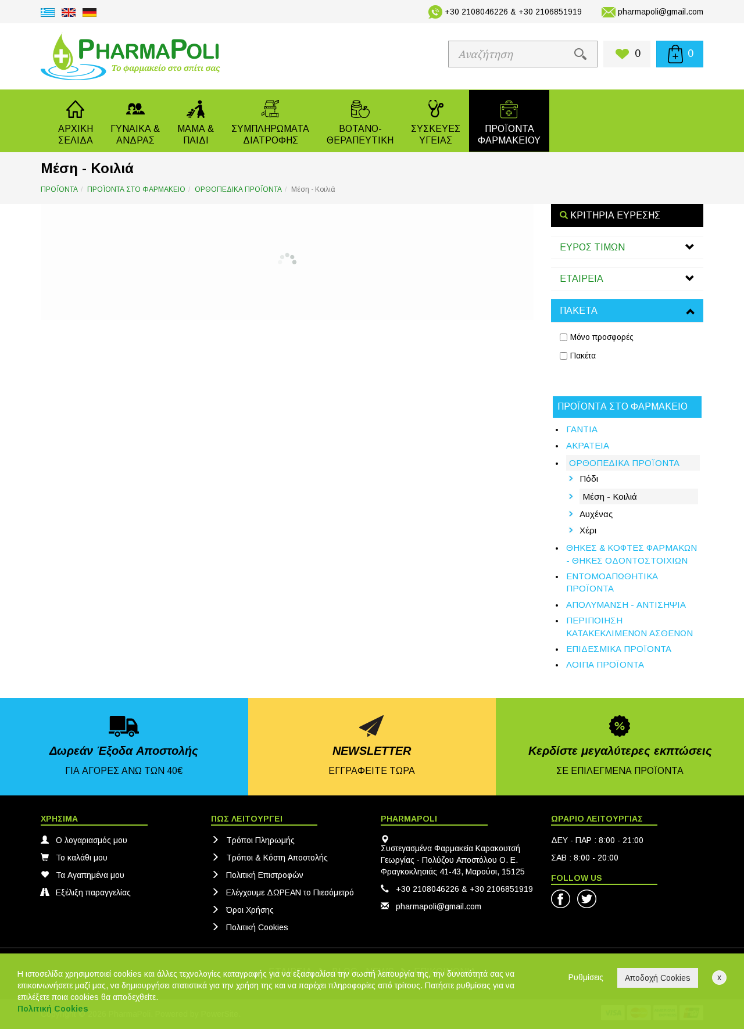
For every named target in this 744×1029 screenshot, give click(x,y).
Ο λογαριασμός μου (91, 840)
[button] (135, 121)
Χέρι (588, 530)
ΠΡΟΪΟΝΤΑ (59, 189)
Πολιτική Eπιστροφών (264, 875)
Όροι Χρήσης (250, 910)
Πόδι (589, 478)
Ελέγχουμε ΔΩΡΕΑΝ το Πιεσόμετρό (290, 892)
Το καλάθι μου (82, 857)
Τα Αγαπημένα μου (90, 875)
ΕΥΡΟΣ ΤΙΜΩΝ (592, 247)
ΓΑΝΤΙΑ (582, 429)
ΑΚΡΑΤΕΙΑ (587, 445)
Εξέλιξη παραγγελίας (93, 892)
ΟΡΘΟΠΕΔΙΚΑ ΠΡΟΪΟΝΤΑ (238, 189)
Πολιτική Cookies (257, 927)
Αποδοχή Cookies (658, 978)
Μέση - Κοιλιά (609, 496)
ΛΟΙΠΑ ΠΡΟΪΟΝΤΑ (605, 664)
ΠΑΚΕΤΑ (579, 310)
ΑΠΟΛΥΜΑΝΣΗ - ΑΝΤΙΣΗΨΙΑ (626, 604)
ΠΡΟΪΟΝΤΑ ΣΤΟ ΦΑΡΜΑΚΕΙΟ (136, 189)
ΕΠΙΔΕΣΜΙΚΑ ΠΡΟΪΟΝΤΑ (618, 649)
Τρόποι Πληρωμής (260, 840)
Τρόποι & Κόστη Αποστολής (277, 857)
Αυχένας (596, 514)
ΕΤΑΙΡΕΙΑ (581, 279)
